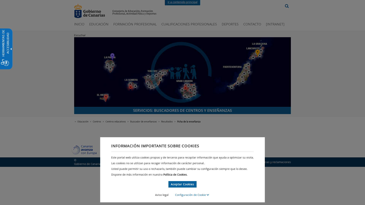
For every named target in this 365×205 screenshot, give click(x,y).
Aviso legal (162, 195)
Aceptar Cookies (182, 184)
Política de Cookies (175, 174)
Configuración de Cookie (191, 195)
